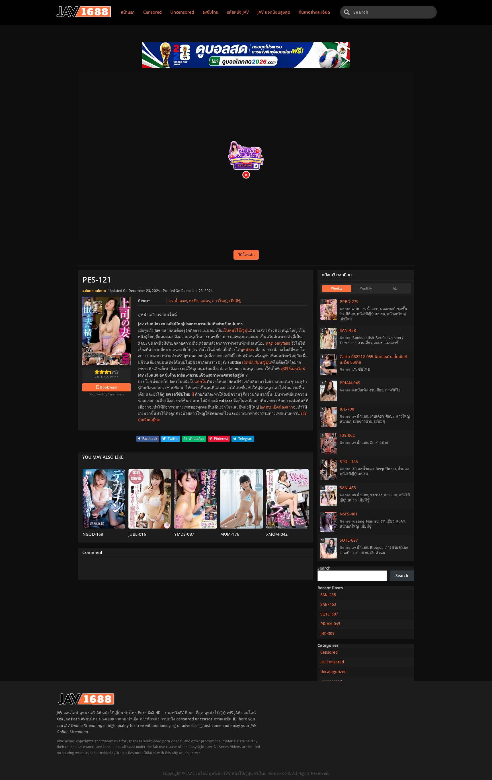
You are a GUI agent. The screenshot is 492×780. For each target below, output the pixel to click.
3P (354, 469)
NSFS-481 (349, 514)
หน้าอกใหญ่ (396, 314)
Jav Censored (332, 662)
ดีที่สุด (350, 314)
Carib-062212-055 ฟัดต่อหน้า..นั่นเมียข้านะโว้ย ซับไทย (374, 359)
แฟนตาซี (391, 343)
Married (376, 495)
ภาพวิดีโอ (393, 390)
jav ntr (265, 407)
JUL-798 (347, 409)
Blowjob (377, 547)
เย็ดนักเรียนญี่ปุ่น (256, 362)
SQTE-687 (349, 540)
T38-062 (347, 435)
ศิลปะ (390, 416)
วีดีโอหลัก (246, 254)
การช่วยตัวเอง (396, 547)
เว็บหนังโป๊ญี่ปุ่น (236, 330)
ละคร (205, 300)
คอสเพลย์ (387, 309)
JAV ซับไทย (361, 369)
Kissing (358, 521)
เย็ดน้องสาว (282, 407)
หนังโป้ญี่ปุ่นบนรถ (371, 314)
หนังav (248, 349)
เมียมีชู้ (235, 300)
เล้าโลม (346, 319)
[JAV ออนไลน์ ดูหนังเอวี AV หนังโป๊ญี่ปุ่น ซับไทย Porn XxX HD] (83, 16)
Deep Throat (386, 469)
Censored (329, 652)
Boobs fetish (363, 338)
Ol (372, 442)
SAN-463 (348, 488)
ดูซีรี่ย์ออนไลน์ (293, 368)
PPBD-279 (349, 302)
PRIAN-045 (350, 383)
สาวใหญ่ (219, 300)
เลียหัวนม (377, 553)
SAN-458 (348, 331)
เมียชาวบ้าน (362, 421)
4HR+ (356, 309)
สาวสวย (381, 442)
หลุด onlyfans (278, 343)
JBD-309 (327, 633)
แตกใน (200, 381)
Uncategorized (333, 671)
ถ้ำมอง (403, 469)
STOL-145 (349, 462)
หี (192, 394)
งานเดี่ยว (365, 343)
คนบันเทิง (360, 390)
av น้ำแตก (178, 300)
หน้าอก (345, 421)
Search (324, 568)
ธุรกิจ (193, 300)
